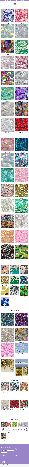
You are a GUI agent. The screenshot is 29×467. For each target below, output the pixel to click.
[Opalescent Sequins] (7, 93)
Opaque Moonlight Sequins (7, 116)
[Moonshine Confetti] (7, 205)
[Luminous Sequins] (21, 62)
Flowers (5, 274)
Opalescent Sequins (7, 101)
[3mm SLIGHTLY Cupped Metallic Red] (14, 404)
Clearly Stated (20, 427)
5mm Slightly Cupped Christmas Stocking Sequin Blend (23, 410)
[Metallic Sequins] (7, 78)
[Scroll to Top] (27, 463)
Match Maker (14, 427)
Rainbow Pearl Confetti (7, 244)
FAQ (15, 448)
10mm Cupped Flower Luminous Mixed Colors (4, 392)
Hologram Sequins (7, 54)
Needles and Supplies (22, 377)
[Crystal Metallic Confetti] (22, 144)
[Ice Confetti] (7, 175)
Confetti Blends (21, 259)
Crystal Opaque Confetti (7, 167)
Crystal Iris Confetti (7, 152)
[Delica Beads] (7, 335)
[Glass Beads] (7, 319)
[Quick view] (6, 390)
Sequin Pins (7, 373)
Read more (3, 432)
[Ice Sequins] (21, 47)
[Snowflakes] (24, 269)
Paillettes (5, 296)
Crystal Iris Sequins (7, 38)
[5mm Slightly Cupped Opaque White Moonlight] (5, 404)
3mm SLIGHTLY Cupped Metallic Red (13, 410)
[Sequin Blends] (21, 15)
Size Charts (16, 449)
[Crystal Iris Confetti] (7, 144)
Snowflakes (24, 274)
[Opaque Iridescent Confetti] (7, 221)
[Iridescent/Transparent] (7, 62)
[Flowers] (5, 269)
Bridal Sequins (7, 132)
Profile (16, 460)
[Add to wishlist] (3, 390)
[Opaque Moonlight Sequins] (7, 109)
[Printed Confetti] (7, 252)
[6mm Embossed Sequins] (5, 280)
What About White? (26, 428)
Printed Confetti (7, 259)
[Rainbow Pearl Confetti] (7, 236)
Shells (24, 296)
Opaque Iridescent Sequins (21, 101)
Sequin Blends (22, 23)
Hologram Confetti (21, 167)
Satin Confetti (22, 244)
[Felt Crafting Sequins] (21, 124)
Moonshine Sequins (21, 85)
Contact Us (2, 456)
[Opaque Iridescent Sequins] (21, 93)
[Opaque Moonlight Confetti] (22, 221)
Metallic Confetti (21, 198)
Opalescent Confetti (21, 213)
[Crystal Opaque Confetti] (7, 160)
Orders (16, 456)
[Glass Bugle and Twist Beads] (7, 350)
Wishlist (16, 457)
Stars (14, 274)
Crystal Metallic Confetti (21, 152)
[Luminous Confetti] (7, 190)
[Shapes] (24, 280)
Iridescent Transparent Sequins (7, 70)
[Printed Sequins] (14, 290)
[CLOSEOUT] (5, 301)
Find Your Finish (3, 439)
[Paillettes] (5, 290)
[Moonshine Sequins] (21, 78)
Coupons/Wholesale (3, 461)
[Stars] (14, 269)
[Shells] (24, 291)
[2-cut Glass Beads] (22, 334)
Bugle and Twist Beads (7, 357)
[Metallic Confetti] (22, 190)
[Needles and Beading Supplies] (22, 367)
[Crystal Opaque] (21, 31)
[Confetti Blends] (22, 252)
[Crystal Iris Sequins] (7, 31)
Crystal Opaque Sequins (21, 38)
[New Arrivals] (7, 15)
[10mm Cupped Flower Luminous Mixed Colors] (5, 386)
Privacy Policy (17, 453)
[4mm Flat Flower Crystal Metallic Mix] (14, 386)
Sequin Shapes (24, 285)
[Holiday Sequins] (14, 280)
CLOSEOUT (5, 307)
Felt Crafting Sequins (22, 132)
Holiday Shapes (14, 285)
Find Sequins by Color (3, 428)
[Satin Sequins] (21, 109)
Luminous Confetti (7, 198)
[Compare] (5, 390)
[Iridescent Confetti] (22, 175)
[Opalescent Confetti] (22, 206)
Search (16, 447)
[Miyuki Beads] (22, 319)
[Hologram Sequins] (7, 46)
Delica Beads (7, 342)
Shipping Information (3, 457)
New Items (7, 23)
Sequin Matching (17, 450)
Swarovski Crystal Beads (21, 353)
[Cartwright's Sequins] (14, 3)
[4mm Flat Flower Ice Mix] (24, 386)
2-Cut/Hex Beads (21, 342)
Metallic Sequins (7, 85)
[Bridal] (7, 125)
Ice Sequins (21, 54)
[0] (27, 3)
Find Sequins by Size (9, 428)
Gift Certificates (3, 460)
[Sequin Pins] (7, 365)
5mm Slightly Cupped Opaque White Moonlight (5, 410)
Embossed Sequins (5, 285)
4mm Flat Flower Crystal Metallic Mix (13, 392)
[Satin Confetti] (22, 236)
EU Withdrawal (3, 462)
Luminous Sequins (21, 70)
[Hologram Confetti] (22, 160)
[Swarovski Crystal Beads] (22, 348)
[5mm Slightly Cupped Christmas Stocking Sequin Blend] (24, 404)
